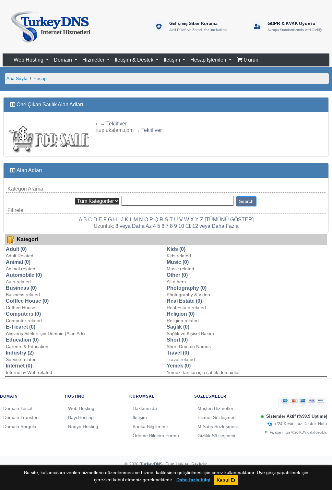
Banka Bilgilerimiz (151, 426)
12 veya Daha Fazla (215, 226)
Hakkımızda (145, 408)
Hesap (40, 78)
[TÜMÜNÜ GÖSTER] (229, 219)
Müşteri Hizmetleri (215, 408)
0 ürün (250, 60)
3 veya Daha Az (133, 226)
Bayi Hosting (81, 417)
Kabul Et (226, 480)
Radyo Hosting (83, 426)
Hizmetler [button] (94, 60)
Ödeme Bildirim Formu (156, 435)
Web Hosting (81, 408)
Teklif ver (116, 123)
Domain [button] (63, 60)
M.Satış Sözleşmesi (217, 426)
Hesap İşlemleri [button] (209, 60)
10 (181, 226)
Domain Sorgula (19, 426)
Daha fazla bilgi (193, 479)
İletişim (140, 417)
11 (188, 226)
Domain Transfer (20, 417)
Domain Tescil (17, 408)
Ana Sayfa (17, 78)
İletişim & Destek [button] (135, 60)
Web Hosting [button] (29, 60)
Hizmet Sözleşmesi (216, 417)
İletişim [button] (172, 60)
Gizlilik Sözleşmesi (216, 435)
